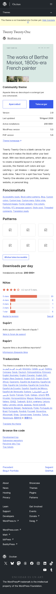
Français (20, 395)
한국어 (29, 401)
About (6, 483)
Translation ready (21, 211)
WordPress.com (12, 529)
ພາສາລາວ (37, 401)
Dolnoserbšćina (34, 372)
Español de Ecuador (12, 388)
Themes (6, 12)
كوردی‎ (41, 369)
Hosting (6, 492)
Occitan (13, 556)
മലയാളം (28, 405)
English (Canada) (27, 375)
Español (25, 388)
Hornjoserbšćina (18, 398)
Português (13, 411)
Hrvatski (6, 398)
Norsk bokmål (39, 405)
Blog (43, 197)
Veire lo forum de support (14, 334)
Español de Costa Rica (38, 385)
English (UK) (41, 375)
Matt (6, 534)
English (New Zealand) (13, 378)
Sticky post (38, 207)
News (5, 488)
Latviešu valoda (16, 405)
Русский (31, 411)
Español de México (38, 388)
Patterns (33, 497)
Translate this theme (12, 424)
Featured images (10, 204)
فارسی (5, 395)
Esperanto (14, 382)
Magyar (30, 398)
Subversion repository (13, 440)
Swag (33, 521)
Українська (8, 418)
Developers (8, 516)
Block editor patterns (30, 197)
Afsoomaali (8, 414)
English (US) (29, 378)
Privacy (6, 497)
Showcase (34, 483)
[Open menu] (51, 4)
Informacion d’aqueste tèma (15, 352)
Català (35, 369)
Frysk (27, 395)
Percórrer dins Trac (11, 444)
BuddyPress (10, 544)
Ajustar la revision (10, 316)
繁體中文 (28, 418)
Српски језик (26, 414)
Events (32, 511)
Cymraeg (7, 372)
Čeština (48, 369)
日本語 (13, 401)
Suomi (12, 395)
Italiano (6, 401)
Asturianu (26, 369)
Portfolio (6, 207)
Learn (5, 506)
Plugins (32, 492)
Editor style (40, 200)
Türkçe (45, 414)
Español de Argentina (29, 382)
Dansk (15, 372)
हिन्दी (47, 395)
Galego (34, 395)
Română (22, 411)
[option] (10, 230)
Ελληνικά (46, 372)
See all (50, 316)
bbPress (8, 539)
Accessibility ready (11, 197)
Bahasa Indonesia (43, 398)
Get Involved (35, 506)
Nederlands (27, 408)
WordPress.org (14, 38)
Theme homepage (11, 140)
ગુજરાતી (41, 395)
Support (7, 511)
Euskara (27, 391)
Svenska (37, 414)
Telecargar (41, 104)
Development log (10, 437)
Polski (36, 408)
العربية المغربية (9, 369)
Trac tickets (8, 447)
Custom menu (28, 200)
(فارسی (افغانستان (40, 391)
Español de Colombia (17, 385)
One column (39, 204)
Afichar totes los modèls (15, 257)
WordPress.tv (11, 521)
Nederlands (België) (12, 408)
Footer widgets (26, 204)
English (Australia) (11, 375)
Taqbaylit (21, 401)
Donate (34, 516)
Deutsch (22, 372)
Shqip (16, 414)
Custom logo (15, 200)
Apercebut (15, 104)
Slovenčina (41, 411)
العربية (18, 369)
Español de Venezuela (13, 391)
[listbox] (28, 238)
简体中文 (18, 418)
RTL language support (22, 207)
